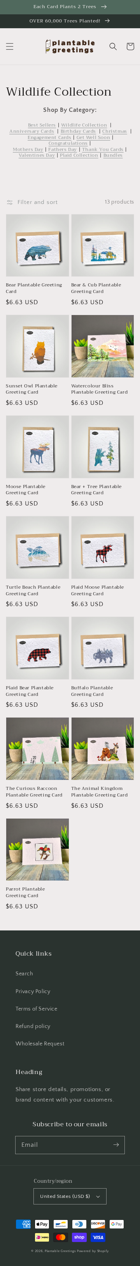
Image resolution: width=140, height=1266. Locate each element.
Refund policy (33, 1026)
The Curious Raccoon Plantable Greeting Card (34, 791)
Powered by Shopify (93, 1251)
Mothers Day (28, 149)
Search (24, 974)
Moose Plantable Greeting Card (26, 490)
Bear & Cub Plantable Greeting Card (96, 288)
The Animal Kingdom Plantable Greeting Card (99, 791)
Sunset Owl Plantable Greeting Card (32, 389)
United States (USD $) (65, 1196)
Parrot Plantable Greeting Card (25, 892)
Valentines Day (37, 155)
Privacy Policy (33, 991)
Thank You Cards (103, 149)
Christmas (114, 131)
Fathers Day (62, 149)
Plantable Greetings (60, 1251)
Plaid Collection (79, 155)
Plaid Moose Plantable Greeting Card (97, 590)
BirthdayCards (78, 131)
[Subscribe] (115, 1144)
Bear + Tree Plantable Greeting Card (96, 490)
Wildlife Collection (84, 125)
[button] (9, 46)
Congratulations (68, 143)
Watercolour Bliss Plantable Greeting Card (99, 389)
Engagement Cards (50, 137)
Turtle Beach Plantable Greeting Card (33, 590)
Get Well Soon (93, 137)
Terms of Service (37, 1009)
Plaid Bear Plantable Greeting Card (30, 691)
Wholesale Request (40, 1044)
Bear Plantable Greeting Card (34, 288)
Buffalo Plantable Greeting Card (92, 691)
